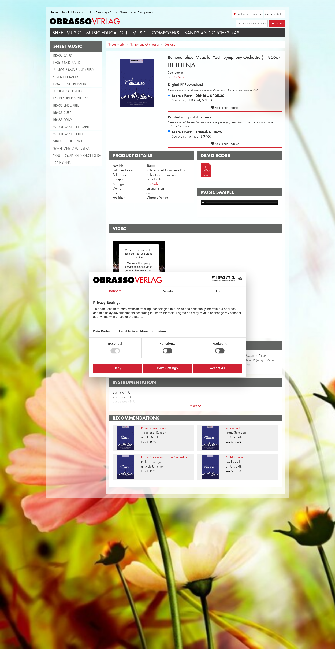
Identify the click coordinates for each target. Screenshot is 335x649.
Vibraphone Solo (67, 141)
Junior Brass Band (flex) (73, 70)
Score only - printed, (191, 136)
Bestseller (87, 12)
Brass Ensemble (66, 105)
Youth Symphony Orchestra (77, 155)
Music (139, 33)
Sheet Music (66, 33)
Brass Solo (62, 120)
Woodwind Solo (68, 134)
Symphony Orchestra (71, 148)
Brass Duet (62, 112)
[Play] (203, 202)
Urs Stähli (179, 77)
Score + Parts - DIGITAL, (198, 96)
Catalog (101, 12)
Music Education (106, 33)
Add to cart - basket (226, 108)
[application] (239, 202)
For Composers (143, 12)
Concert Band (65, 77)
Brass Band (62, 55)
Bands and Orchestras (211, 33)
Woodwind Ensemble (71, 127)
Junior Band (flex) (68, 91)
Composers (165, 33)
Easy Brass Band (66, 62)
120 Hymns (62, 163)
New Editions (69, 12)
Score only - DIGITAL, (192, 100)
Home (54, 12)
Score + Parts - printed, (197, 132)
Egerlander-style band (72, 98)
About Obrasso (120, 12)
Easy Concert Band (69, 84)
